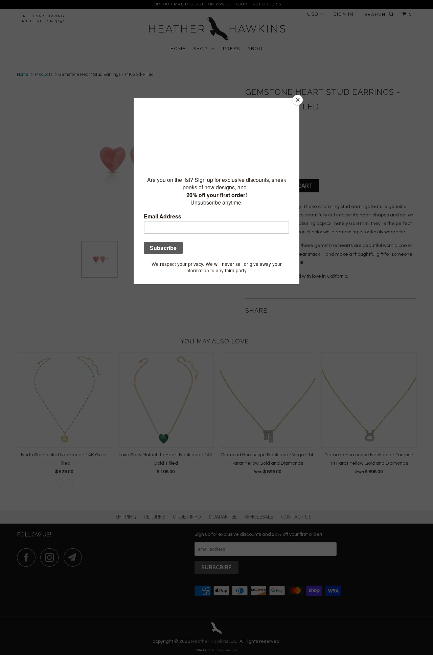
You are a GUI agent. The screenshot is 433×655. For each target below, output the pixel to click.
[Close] (298, 100)
